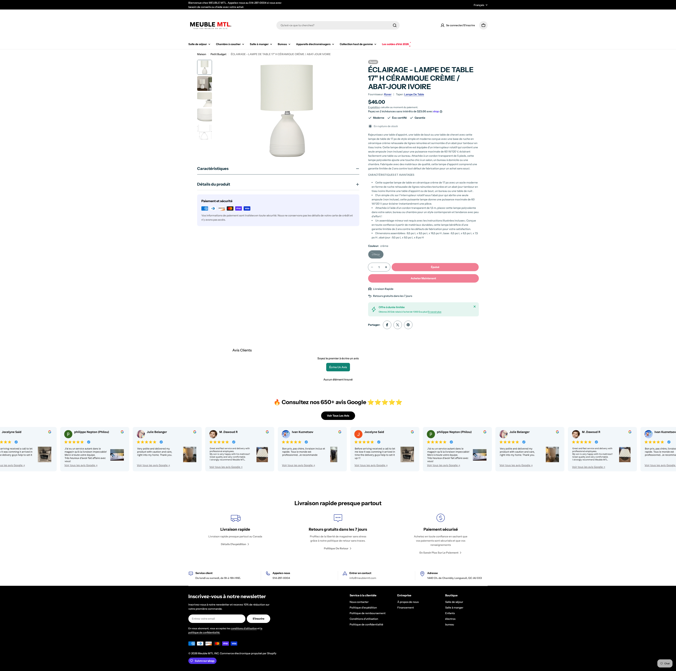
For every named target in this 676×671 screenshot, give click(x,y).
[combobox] (338, 25)
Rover (388, 94)
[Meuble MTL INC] (62, 449)
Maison (201, 54)
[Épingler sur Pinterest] (408, 325)
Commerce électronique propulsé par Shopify (248, 653)
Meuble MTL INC (208, 653)
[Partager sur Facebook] (387, 325)
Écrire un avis (338, 367)
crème (378, 256)
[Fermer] (474, 306)
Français (479, 5)
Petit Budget (218, 54)
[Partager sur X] (397, 325)
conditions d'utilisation (244, 628)
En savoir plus (434, 311)
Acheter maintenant (423, 278)
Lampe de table (414, 94)
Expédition (374, 107)
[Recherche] (395, 25)
